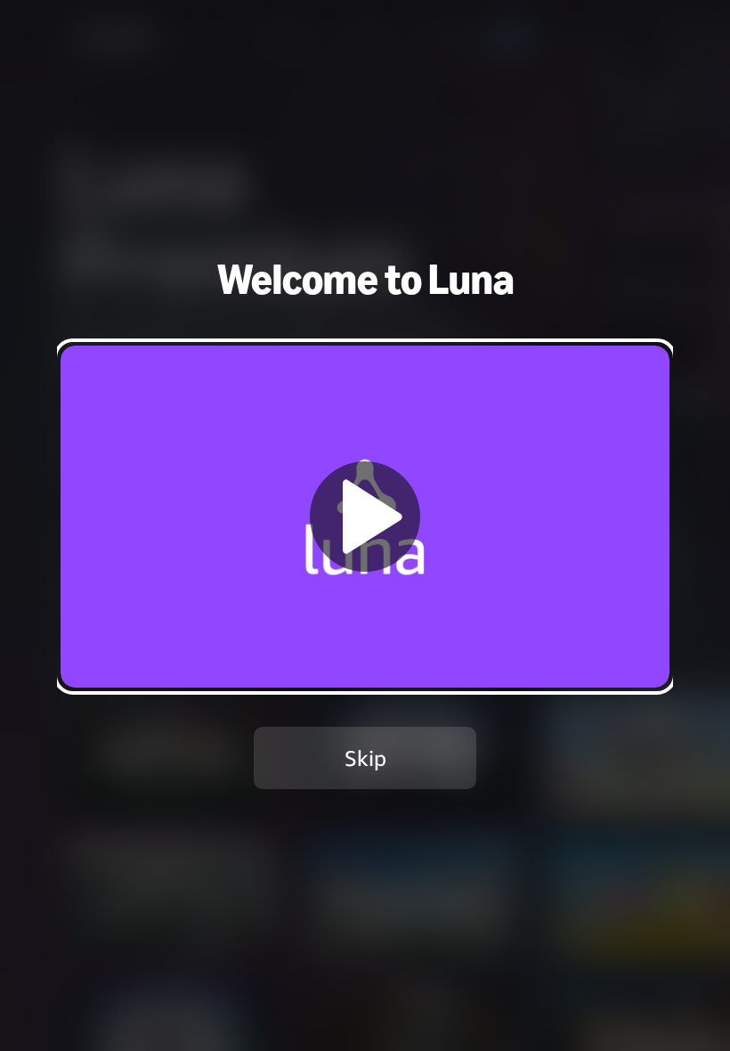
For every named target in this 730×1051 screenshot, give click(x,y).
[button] (365, 516)
